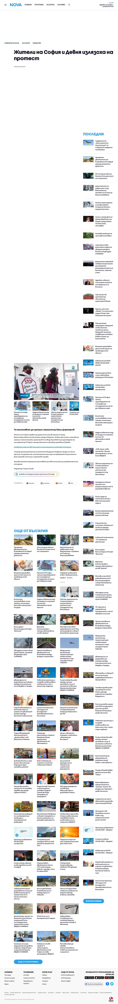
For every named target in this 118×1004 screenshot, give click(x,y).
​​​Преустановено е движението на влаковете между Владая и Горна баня (45, 653)
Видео (7, 984)
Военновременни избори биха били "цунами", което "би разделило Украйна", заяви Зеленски (103, 786)
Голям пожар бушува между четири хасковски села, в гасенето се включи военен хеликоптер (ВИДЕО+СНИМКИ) (68, 685)
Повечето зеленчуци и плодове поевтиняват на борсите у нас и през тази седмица (46, 683)
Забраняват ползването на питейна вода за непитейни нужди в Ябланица (68, 920)
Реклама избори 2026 (15, 992)
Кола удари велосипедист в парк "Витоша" (23, 629)
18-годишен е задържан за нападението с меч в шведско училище (104, 610)
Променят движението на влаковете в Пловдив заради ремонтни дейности (23, 551)
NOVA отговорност (67, 975)
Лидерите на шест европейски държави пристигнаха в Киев (104, 801)
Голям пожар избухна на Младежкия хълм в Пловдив (22, 865)
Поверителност (75, 992)
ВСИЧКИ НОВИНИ (93, 901)
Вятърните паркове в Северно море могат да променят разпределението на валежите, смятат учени (104, 267)
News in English (65, 981)
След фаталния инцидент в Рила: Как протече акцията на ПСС (45, 842)
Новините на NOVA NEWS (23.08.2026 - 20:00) (102, 363)
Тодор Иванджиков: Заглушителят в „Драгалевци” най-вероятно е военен (22, 736)
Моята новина (9, 981)
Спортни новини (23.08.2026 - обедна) (103, 840)
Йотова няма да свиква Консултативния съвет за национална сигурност (69, 948)
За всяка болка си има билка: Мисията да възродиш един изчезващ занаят (23, 764)
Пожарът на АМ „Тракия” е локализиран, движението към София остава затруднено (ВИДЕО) (45, 949)
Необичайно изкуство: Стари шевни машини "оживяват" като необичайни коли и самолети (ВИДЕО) (69, 818)
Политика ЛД (83, 992)
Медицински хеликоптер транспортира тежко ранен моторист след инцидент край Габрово (66, 656)
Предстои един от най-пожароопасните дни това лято (69, 841)
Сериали (45, 981)
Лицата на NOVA (29, 978)
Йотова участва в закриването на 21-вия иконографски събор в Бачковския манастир (69, 630)
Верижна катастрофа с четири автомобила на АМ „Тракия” (45, 630)
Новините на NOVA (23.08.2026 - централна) (102, 387)
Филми (44, 984)
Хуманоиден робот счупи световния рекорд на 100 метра (104, 375)
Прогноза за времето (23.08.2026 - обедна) (104, 829)
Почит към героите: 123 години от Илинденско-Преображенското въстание (45, 712)
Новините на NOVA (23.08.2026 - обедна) (103, 852)
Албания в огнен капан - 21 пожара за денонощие (104, 539)
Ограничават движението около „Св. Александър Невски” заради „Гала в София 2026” (46, 867)
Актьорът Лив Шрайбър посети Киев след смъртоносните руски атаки (102, 815)
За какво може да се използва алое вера (103, 235)
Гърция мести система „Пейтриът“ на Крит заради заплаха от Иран (104, 526)
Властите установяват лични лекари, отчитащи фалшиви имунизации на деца (22, 603)
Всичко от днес (10, 978)
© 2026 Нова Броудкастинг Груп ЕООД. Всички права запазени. (19, 999)
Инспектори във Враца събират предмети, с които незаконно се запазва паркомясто (46, 817)
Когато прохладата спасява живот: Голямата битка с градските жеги (103, 206)
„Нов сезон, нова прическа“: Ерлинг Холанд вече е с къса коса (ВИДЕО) (103, 452)
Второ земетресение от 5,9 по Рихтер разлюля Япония (104, 513)
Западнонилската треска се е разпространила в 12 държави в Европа (104, 485)
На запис (50, 5)
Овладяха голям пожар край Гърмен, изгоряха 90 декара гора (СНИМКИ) (23, 653)
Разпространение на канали (29, 992)
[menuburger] (5, 5)
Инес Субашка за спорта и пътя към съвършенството (44, 763)
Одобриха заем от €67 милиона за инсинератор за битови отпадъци (42, 447)
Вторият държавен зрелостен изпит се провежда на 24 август (22, 576)
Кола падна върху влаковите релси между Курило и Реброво (44, 891)
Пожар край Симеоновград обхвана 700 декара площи (68, 866)
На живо (61, 5)
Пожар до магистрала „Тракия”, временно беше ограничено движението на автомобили (46, 738)
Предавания (46, 978)
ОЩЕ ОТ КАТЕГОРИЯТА (28, 962)
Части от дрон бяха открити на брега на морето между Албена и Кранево (69, 891)
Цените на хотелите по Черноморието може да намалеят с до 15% (68, 710)
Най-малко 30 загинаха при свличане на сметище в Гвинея (102, 298)
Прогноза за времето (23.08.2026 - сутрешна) (23, 841)
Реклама (6, 992)
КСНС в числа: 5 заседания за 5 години (46, 917)
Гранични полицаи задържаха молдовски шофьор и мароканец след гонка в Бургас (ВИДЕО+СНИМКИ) (23, 948)
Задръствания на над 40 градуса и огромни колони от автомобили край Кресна (46, 603)
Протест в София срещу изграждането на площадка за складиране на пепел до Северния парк (46, 577)
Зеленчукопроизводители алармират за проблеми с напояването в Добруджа (23, 818)
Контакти (58, 992)
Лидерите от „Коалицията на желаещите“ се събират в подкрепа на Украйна (103, 145)
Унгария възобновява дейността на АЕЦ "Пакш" (104, 772)
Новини (28, 5)
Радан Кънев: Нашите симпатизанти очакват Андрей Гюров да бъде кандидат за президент (46, 791)
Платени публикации (9, 994)
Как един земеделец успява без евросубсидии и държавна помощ (68, 789)
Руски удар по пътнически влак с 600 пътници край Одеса (103, 500)
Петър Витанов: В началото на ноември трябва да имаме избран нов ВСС (23, 789)
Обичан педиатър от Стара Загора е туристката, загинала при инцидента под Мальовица (69, 604)
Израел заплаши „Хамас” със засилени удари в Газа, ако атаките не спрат (104, 312)
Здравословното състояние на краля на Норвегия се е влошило (103, 283)
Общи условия (65, 992)
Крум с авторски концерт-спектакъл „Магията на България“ (68, 736)
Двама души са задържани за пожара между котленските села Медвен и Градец (23, 683)
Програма (39, 5)
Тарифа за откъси (42, 992)
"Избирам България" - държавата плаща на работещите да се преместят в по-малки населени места (23, 894)
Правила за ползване (93, 992)
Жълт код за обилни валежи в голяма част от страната (46, 549)
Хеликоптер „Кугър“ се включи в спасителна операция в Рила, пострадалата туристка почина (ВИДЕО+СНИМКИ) (23, 921)
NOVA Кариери (66, 978)
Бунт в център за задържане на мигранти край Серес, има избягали (103, 759)
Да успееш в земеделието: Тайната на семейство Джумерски (66, 765)
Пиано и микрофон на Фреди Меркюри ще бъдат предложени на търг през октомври (103, 221)
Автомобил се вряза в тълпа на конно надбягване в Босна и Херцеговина (104, 676)
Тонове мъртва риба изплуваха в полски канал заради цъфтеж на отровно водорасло (103, 692)
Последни (8, 975)
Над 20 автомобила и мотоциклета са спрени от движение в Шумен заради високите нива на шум (23, 712)
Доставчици (51, 992)
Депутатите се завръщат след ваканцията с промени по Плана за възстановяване (69, 551)
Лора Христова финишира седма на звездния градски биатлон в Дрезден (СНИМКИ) (103, 249)
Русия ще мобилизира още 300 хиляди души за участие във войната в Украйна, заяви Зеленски (104, 708)
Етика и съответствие (106, 992)
